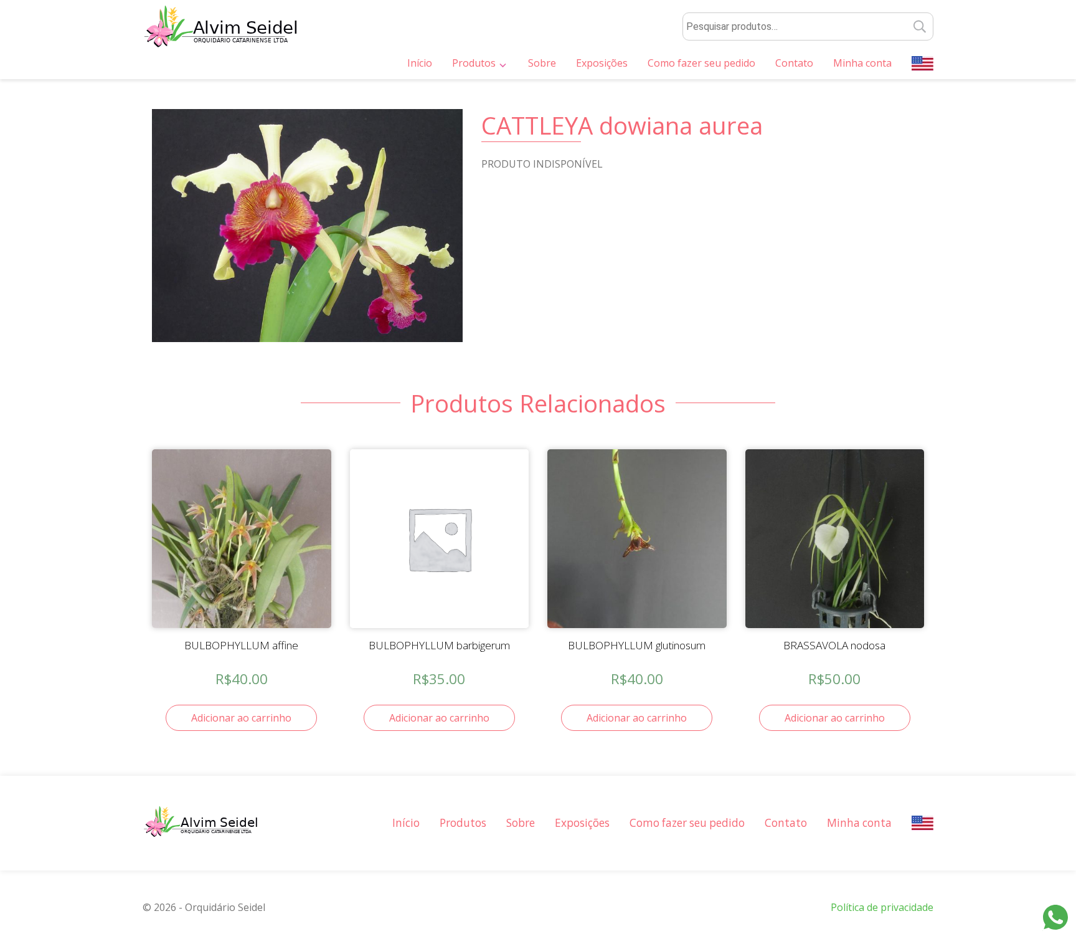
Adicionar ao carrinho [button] (241, 718)
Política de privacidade (882, 907)
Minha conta (862, 63)
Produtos (474, 63)
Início (419, 63)
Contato (794, 63)
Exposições (602, 63)
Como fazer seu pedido (701, 63)
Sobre (542, 63)
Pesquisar (920, 26)
